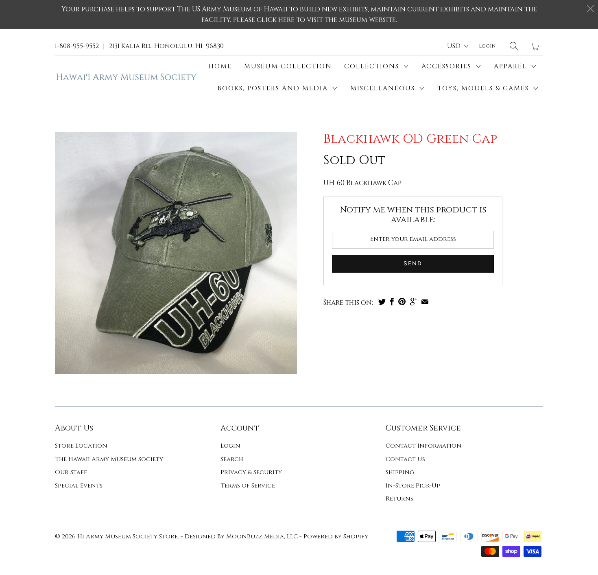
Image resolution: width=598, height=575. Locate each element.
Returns (399, 498)
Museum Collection (288, 66)
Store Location (81, 446)
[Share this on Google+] (413, 301)
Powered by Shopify (335, 536)
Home (220, 66)
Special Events (79, 485)
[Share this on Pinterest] (402, 301)
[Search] (514, 46)
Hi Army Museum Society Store (127, 536)
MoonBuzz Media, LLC (262, 536)
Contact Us (405, 459)
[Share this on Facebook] (392, 301)
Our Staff (71, 472)
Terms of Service (247, 485)
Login (230, 446)
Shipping (400, 472)
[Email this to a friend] (425, 301)
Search (231, 459)
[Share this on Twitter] (382, 301)
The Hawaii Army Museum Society (109, 459)
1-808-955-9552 (77, 46)
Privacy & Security (251, 472)
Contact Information (424, 446)
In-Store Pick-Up (413, 485)
